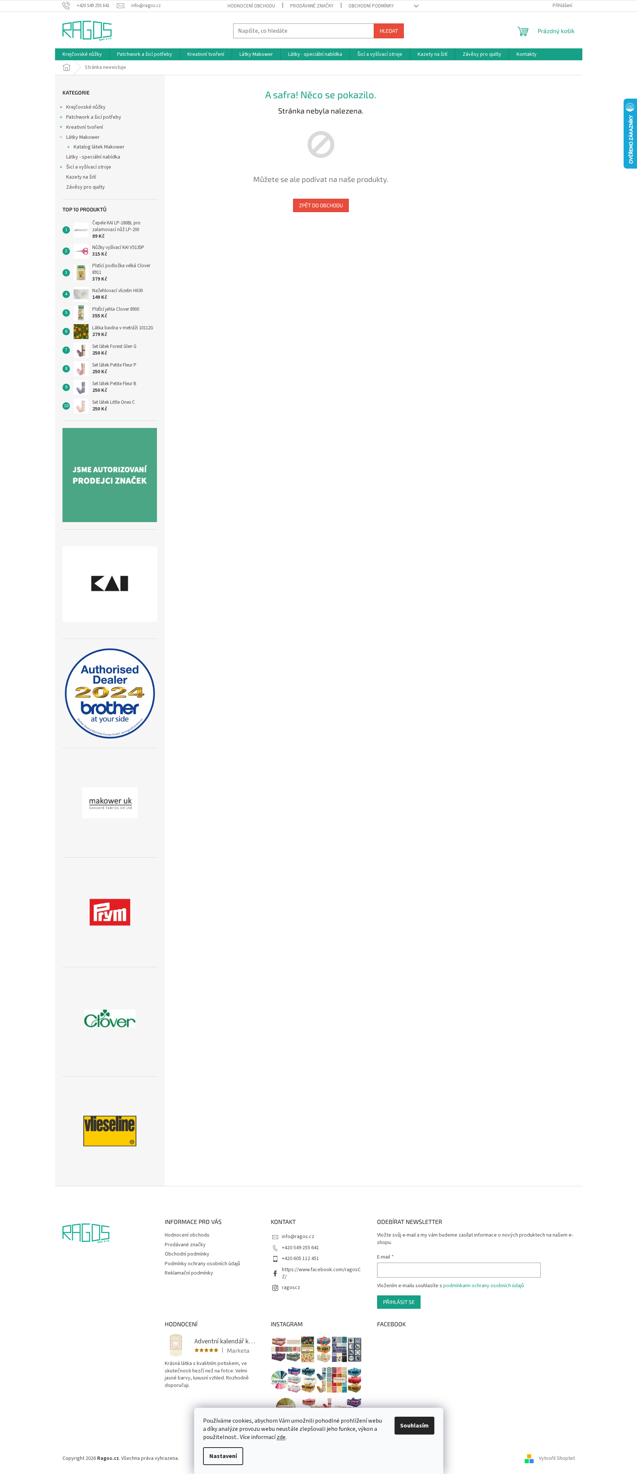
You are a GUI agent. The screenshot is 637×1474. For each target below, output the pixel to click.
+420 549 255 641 (300, 1247)
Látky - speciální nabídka (93, 157)
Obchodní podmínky (371, 6)
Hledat (389, 31)
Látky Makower (83, 137)
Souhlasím (414, 1426)
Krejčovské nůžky (86, 107)
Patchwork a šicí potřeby (93, 117)
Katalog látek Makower (99, 147)
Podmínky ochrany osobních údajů (202, 1263)
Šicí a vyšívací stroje (88, 167)
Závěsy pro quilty (85, 187)
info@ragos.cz (298, 1236)
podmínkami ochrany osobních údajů (483, 1285)
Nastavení (223, 1456)
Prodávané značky (312, 6)
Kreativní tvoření (84, 127)
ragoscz (291, 1287)
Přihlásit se (399, 1302)
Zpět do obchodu (321, 205)
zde (281, 1437)
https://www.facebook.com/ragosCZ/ (321, 1273)
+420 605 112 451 (300, 1258)
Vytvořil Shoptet (557, 1458)
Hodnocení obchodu (251, 6)
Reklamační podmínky (189, 1273)
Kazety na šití (81, 177)
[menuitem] (82, 54)
